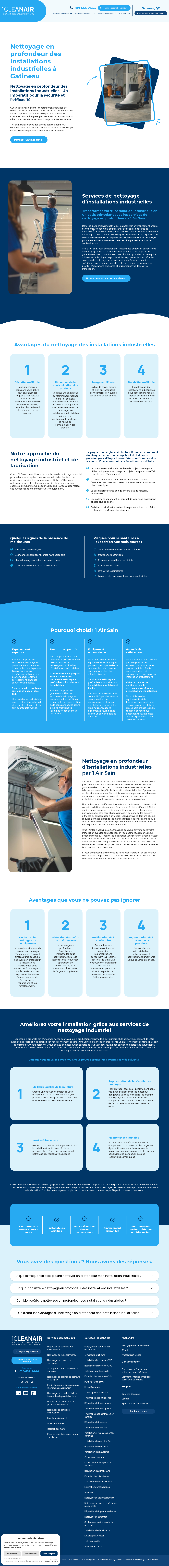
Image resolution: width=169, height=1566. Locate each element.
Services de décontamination (98, 1481)
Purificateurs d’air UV (94, 1381)
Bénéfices (126, 1350)
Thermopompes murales (96, 1392)
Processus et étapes (131, 1354)
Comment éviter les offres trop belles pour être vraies (136, 1378)
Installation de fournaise (95, 1427)
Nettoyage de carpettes (95, 1516)
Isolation (88, 1492)
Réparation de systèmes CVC (98, 1365)
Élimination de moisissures (97, 1487)
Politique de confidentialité (73, 1559)
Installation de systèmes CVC (98, 1360)
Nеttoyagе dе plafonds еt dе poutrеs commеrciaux (60, 1403)
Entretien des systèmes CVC (98, 1376)
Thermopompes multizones (97, 1397)
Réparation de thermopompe (98, 1403)
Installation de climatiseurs (97, 1530)
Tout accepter (49, 1553)
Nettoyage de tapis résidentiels (99, 1497)
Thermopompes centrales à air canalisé (99, 1415)
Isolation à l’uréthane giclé (96, 1371)
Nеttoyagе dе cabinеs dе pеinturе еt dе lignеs (63, 1378)
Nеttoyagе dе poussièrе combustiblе (59, 1411)
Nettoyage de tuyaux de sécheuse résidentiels (100, 1504)
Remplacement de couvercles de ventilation (63, 1435)
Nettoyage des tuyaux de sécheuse (59, 1362)
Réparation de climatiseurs (97, 1470)
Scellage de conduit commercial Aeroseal (62, 1370)
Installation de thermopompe (98, 1408)
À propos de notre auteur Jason (136, 1403)
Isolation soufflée (55, 1423)
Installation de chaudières (96, 1451)
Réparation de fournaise (95, 1422)
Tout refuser (12, 1553)
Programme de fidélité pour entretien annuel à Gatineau (135, 1370)
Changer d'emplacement (152, 13)
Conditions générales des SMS (146, 1559)
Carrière (125, 1398)
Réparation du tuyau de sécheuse (100, 1511)
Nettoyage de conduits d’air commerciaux (60, 1348)
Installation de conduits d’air (97, 1441)
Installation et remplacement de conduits (99, 1434)
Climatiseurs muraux (94, 1457)
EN (129, 13)
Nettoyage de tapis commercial (62, 1354)
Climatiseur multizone (94, 1354)
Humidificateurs (92, 1387)
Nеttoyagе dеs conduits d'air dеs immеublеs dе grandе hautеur (62, 1395)
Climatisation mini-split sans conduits (97, 1464)
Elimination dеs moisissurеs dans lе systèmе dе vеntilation (63, 1386)
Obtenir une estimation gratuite (114, 8)
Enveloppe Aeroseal (57, 1418)
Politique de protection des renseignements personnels (109, 1559)
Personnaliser (30, 1553)
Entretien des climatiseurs (96, 1476)
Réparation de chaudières (96, 1446)
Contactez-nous (138, 1411)
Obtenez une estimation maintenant (106, 278)
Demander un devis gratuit (29, 139)
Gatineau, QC (151, 8)
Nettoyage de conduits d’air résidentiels (97, 1348)
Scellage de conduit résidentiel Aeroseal (99, 1523)
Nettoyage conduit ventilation (136, 1345)
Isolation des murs (56, 1428)
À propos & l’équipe (131, 1394)
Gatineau (27, 1368)
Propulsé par (53, 1559)
